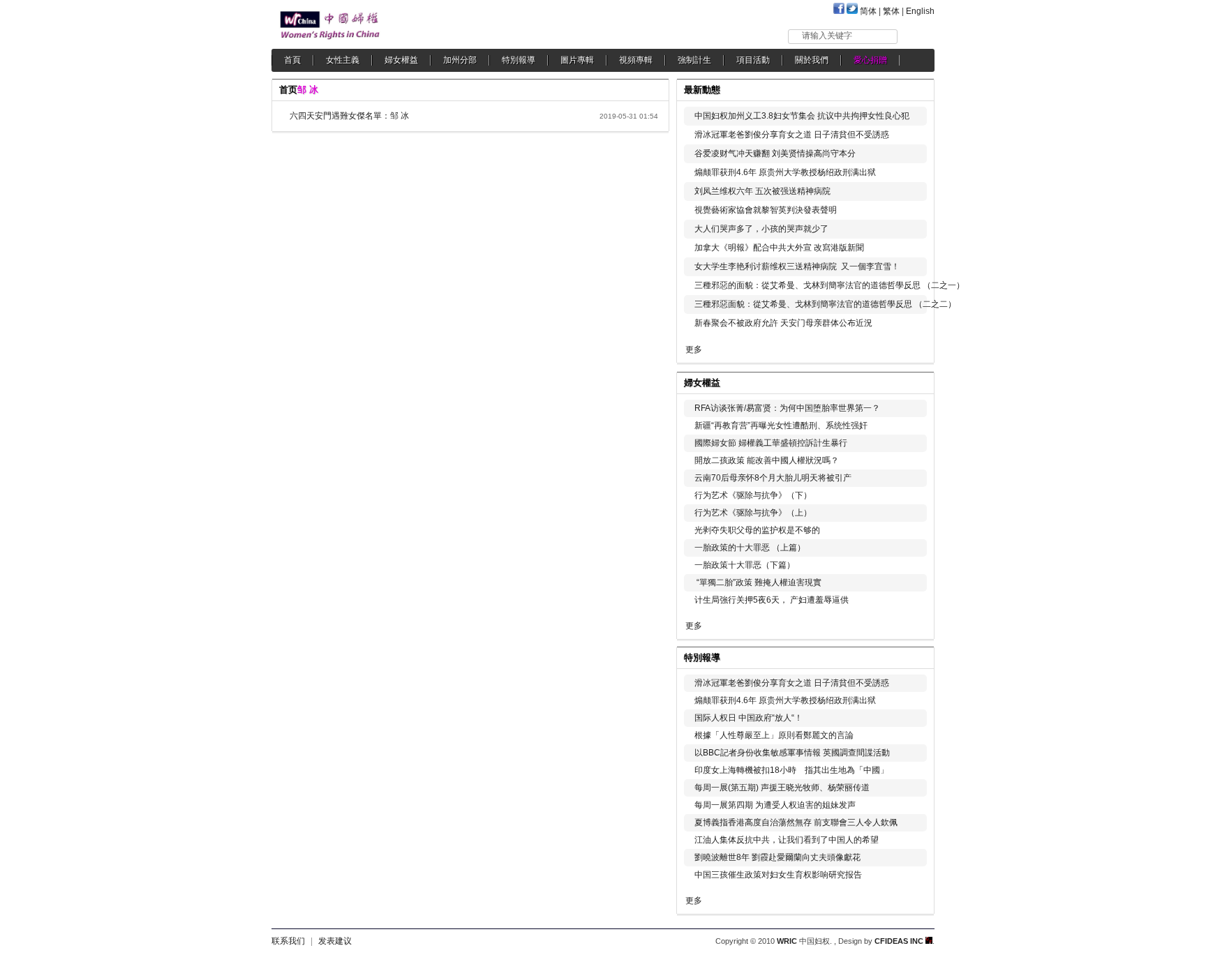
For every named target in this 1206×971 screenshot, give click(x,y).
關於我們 (811, 60)
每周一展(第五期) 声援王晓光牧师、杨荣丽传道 (782, 787)
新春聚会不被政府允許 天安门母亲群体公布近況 (783, 323)
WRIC (787, 941)
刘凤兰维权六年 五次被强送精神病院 (762, 191)
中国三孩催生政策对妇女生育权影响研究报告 (778, 875)
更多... (914, 381)
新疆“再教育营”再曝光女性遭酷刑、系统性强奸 (781, 425)
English (920, 11)
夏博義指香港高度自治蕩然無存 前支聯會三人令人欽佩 (796, 822)
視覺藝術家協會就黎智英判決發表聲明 (765, 210)
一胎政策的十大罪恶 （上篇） (749, 547)
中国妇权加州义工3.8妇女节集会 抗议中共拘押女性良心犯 (801, 116)
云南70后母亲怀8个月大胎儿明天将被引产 (772, 478)
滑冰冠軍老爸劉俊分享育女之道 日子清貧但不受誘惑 (791, 135)
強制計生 (694, 60)
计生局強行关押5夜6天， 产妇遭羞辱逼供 (771, 600)
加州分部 (460, 60)
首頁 (292, 60)
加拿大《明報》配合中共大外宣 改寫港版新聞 (779, 248)
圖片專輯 (577, 60)
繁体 (891, 11)
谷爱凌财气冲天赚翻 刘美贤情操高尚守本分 (775, 153)
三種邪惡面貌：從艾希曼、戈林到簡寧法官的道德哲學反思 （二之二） (825, 304)
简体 (868, 11)
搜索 (916, 36)
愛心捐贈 (870, 60)
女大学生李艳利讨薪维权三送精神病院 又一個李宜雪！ (797, 266)
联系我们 (288, 941)
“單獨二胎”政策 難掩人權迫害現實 (757, 582)
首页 (288, 89)
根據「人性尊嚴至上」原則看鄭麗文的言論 (774, 735)
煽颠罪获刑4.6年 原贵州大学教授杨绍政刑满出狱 (785, 172)
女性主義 (342, 60)
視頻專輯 (636, 60)
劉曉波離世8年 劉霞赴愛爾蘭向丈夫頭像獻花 (777, 857)
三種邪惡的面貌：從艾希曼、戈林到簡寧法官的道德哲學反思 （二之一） (829, 285)
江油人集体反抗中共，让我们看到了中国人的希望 (786, 840)
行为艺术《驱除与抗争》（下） (753, 495)
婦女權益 (401, 60)
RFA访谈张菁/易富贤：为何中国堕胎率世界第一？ (787, 408)
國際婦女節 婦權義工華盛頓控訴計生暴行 (770, 443)
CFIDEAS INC (899, 941)
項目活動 (753, 60)
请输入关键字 (827, 35)
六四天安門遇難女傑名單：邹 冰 (349, 116)
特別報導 (518, 60)
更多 (693, 349)
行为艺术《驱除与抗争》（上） (753, 513)
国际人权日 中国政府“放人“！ (748, 718)
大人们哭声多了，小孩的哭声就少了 (761, 229)
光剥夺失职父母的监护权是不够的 (757, 530)
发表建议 (335, 941)
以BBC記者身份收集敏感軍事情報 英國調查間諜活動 (792, 753)
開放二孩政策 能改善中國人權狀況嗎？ (766, 460)
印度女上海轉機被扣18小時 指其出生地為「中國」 (791, 770)
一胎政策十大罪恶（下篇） (744, 565)
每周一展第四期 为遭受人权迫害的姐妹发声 (775, 805)
